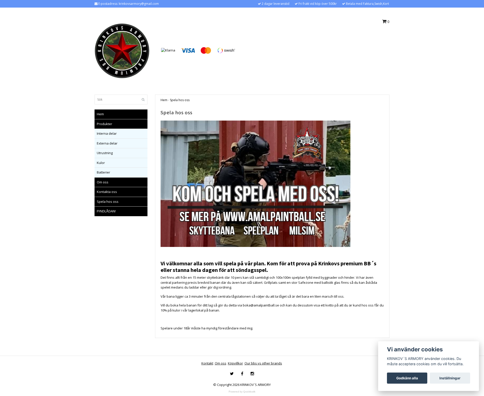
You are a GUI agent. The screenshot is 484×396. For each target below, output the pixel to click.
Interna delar (107, 133)
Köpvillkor (235, 363)
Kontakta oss (107, 191)
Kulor (101, 162)
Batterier (103, 172)
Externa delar (107, 143)
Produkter (104, 124)
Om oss (102, 182)
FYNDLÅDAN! (106, 211)
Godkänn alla (407, 378)
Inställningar (450, 378)
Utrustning (105, 153)
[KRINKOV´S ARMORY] (122, 50)
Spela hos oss (107, 201)
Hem (100, 114)
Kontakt (207, 363)
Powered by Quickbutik (242, 391)
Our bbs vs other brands (263, 363)
